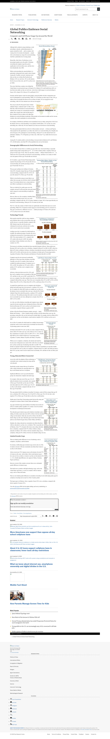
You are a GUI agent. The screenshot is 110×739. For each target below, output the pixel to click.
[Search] (98, 9)
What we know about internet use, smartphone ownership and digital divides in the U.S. (31, 565)
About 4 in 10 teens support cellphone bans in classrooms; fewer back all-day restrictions (31, 549)
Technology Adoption (27, 513)
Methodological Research (16, 693)
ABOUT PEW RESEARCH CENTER (17, 728)
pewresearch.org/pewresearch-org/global (19, 488)
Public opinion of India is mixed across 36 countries (27, 631)
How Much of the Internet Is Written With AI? (26, 617)
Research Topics (17, 15)
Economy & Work (14, 681)
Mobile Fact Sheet (18, 585)
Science (12, 684)
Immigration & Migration (16, 663)
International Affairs (15, 660)
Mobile (15, 513)
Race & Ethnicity (14, 666)
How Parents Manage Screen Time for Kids (29, 603)
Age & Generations (14, 672)
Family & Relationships (16, 677)
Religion (12, 669)
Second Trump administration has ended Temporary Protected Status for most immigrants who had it (34, 622)
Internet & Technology (15, 687)
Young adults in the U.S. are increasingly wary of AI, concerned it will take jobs (34, 627)
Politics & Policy (14, 657)
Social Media (19, 513)
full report (17, 486)
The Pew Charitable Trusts (86, 729)
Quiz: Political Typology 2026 (21, 613)
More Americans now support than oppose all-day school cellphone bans (32, 533)
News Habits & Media (15, 690)
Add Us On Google (37, 38)
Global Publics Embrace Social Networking (23, 636)
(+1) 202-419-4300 (14, 652)
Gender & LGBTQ (14, 676)
